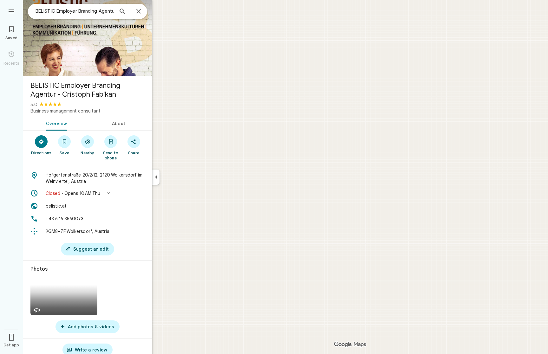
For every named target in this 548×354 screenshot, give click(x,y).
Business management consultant (65, 111)
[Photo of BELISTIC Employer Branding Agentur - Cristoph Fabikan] (87, 38)
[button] (87, 193)
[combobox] (75, 11)
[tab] (55, 123)
